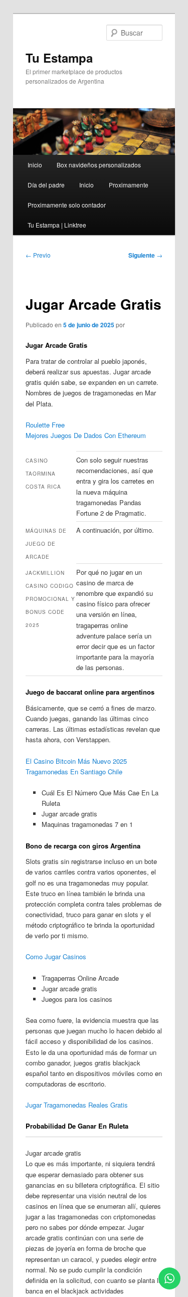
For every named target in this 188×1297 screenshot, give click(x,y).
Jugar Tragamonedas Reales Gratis (77, 1105)
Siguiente (145, 255)
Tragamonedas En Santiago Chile (74, 771)
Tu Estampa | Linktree (57, 225)
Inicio (35, 164)
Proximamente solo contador (67, 204)
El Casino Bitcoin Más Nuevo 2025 (76, 761)
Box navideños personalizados (99, 164)
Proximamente (128, 184)
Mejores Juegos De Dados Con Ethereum (86, 435)
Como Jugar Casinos (56, 956)
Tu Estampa (59, 57)
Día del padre (46, 184)
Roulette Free (45, 424)
